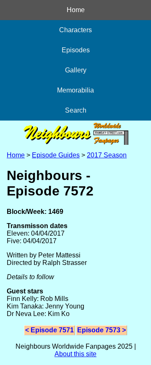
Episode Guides (56, 155)
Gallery (75, 70)
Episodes (76, 50)
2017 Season (107, 155)
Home (76, 9)
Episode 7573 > (101, 330)
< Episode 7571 (49, 330)
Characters (75, 29)
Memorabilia (75, 90)
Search (75, 110)
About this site (75, 353)
